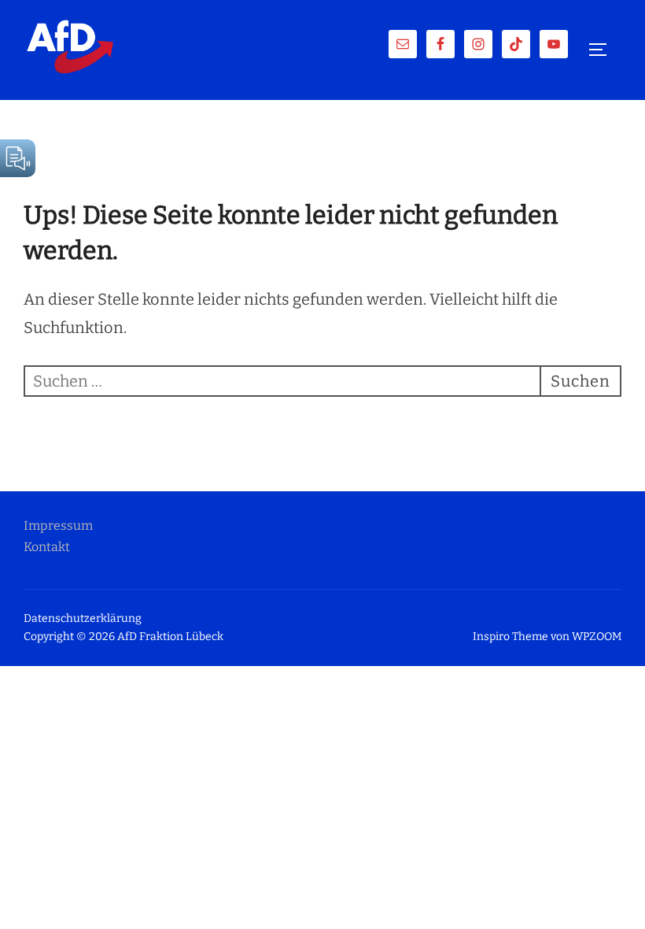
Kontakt (47, 546)
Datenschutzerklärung (83, 618)
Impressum (58, 525)
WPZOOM (596, 636)
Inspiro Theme (510, 636)
